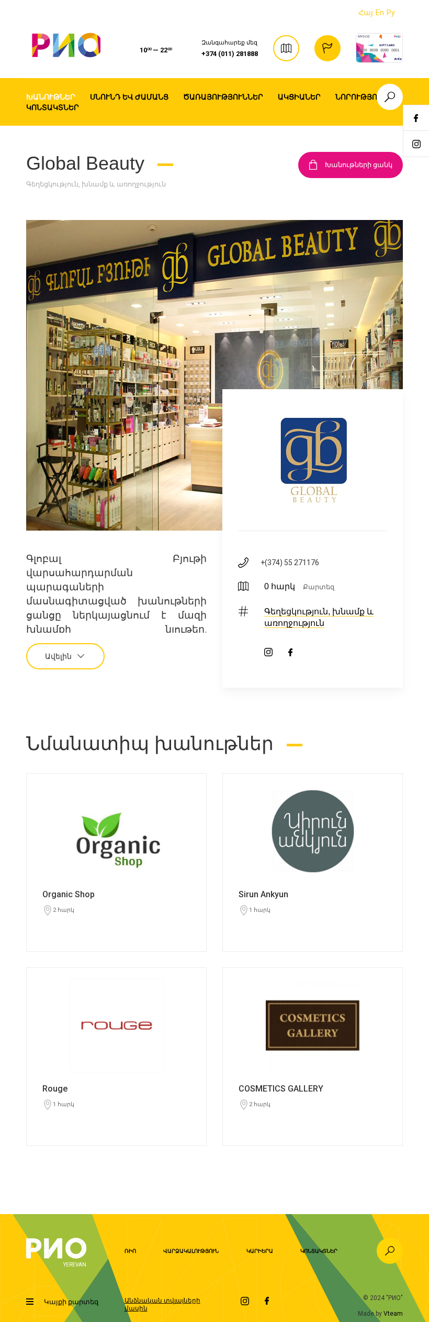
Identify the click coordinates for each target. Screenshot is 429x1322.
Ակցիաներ (299, 97)
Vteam (393, 1313)
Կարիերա (259, 1251)
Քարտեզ (318, 587)
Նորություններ (368, 97)
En (380, 12)
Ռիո (130, 1251)
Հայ (365, 12)
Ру (391, 12)
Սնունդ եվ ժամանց (129, 97)
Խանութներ (50, 97)
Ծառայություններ (223, 97)
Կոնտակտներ (52, 107)
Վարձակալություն (191, 1251)
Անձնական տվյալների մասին (162, 1304)
